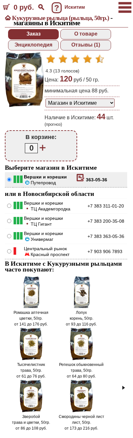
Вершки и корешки (45, 176)
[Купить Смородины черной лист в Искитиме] (81, 411)
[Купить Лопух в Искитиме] (81, 306)
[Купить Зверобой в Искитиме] (31, 411)
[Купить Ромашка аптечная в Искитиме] (31, 306)
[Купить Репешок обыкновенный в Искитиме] (81, 359)
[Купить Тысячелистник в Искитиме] (31, 359)
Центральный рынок (45, 248)
